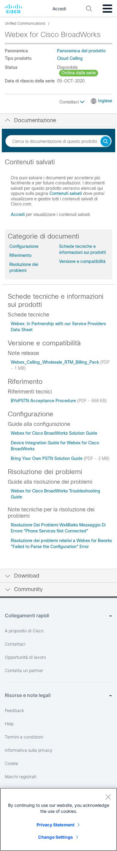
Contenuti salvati (66, 193)
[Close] (108, 797)
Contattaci (69, 102)
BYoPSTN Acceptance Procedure (44, 400)
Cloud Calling (70, 58)
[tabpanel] (58, 190)
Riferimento (20, 255)
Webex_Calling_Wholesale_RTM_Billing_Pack (55, 362)
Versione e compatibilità (82, 261)
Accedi (18, 214)
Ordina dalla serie (79, 72)
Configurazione (23, 246)
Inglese (105, 100)
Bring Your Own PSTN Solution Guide (47, 458)
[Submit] (105, 141)
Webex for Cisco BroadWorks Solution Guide (54, 433)
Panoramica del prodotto (81, 50)
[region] (58, 819)
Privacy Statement (55, 824)
